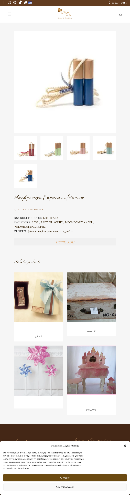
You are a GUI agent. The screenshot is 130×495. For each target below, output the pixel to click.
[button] (125, 445)
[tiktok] (20, 3)
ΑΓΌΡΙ (35, 222)
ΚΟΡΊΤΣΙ (58, 222)
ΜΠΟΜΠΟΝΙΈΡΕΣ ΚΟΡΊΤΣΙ (30, 226)
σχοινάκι (67, 231)
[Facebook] (4, 3)
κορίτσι (42, 231)
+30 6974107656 (119, 2)
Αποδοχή (65, 477)
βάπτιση (32, 231)
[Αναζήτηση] (120, 14)
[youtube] (25, 3)
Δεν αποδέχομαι (65, 487)
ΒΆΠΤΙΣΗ (46, 222)
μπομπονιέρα (54, 231)
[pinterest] (15, 3)
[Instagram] (9, 3)
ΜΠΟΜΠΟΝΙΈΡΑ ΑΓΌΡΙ (79, 222)
